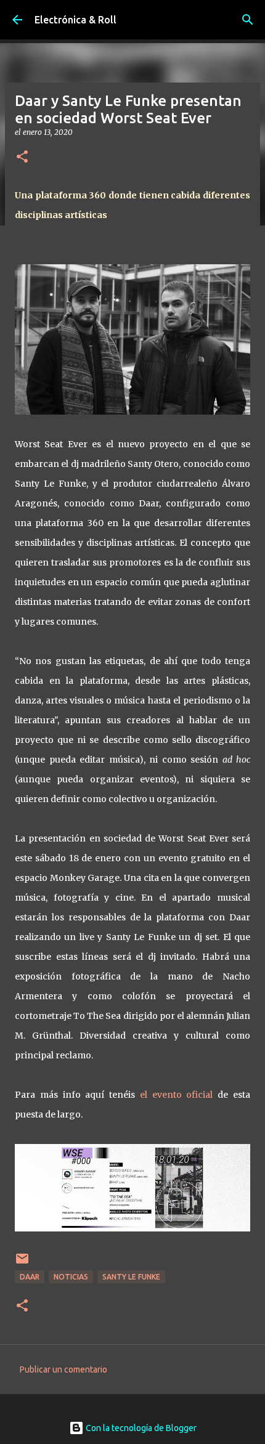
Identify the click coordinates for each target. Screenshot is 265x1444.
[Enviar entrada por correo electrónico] (22, 1263)
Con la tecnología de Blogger (140, 1428)
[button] (22, 157)
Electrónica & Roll (75, 19)
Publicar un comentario (63, 1369)
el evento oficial (176, 1094)
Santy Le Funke (131, 1277)
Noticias (71, 1277)
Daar (29, 1277)
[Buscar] (247, 19)
